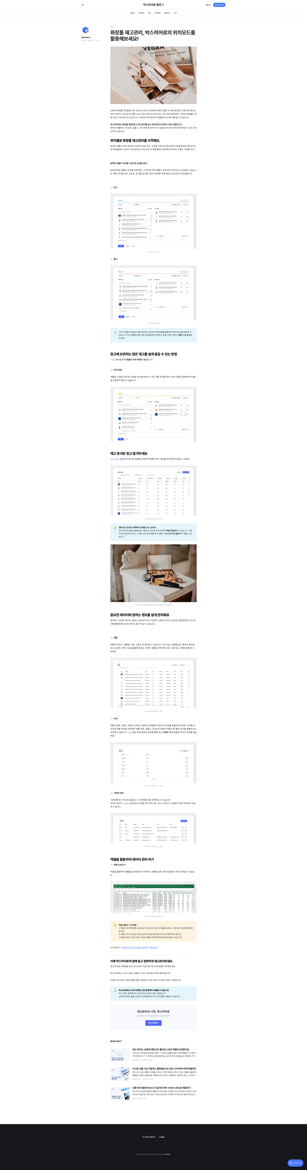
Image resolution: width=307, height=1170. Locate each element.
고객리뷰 (157, 13)
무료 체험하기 (153, 1023)
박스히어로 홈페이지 (149, 1137)
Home (132, 13)
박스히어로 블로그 (153, 4)
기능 (149, 13)
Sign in (208, 5)
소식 (175, 13)
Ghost (167, 1154)
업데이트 (167, 13)
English (162, 1137)
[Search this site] (82, 5)
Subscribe (219, 5)
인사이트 (141, 13)
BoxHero (86, 37)
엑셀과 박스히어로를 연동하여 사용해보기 (140, 947)
